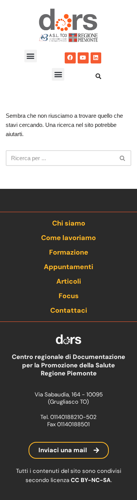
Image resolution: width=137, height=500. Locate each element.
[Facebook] (70, 57)
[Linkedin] (96, 57)
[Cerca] (122, 158)
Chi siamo (68, 223)
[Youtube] (83, 57)
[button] (30, 56)
